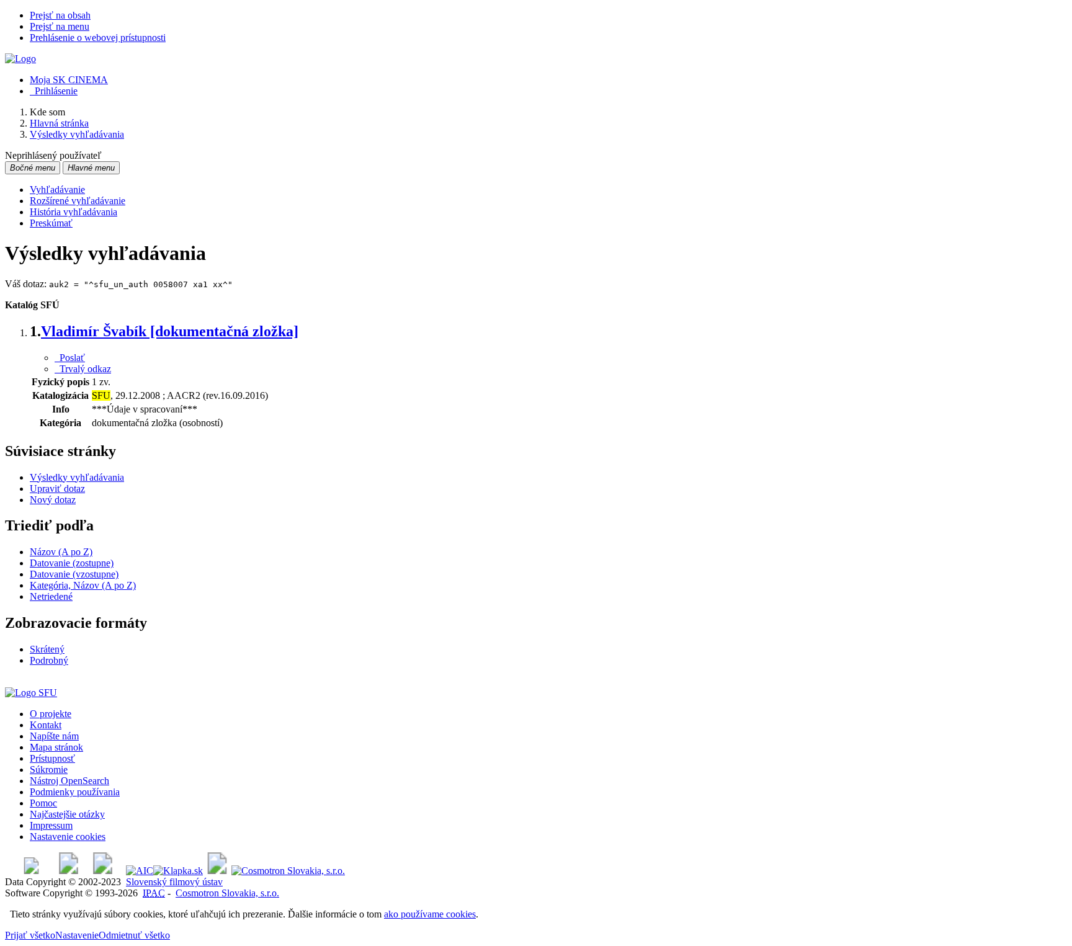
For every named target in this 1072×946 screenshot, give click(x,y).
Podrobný (49, 660)
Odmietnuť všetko (134, 935)
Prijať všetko (30, 935)
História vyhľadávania (73, 212)
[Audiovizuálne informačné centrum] (139, 870)
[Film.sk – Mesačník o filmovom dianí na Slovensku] (31, 870)
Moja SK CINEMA (69, 79)
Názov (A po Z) (61, 552)
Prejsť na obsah (60, 15)
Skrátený (47, 649)
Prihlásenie (54, 91)
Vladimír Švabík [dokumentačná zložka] (169, 331)
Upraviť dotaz (57, 488)
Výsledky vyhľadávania (77, 477)
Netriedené (51, 596)
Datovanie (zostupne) (72, 563)
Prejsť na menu (59, 26)
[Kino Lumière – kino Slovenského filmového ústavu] (102, 870)
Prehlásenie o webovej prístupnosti (98, 37)
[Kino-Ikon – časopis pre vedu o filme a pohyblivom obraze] (68, 870)
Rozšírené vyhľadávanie (77, 200)
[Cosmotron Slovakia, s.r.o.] (288, 870)
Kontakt (45, 725)
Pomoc (43, 803)
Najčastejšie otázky (67, 814)
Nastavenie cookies (67, 836)
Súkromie (49, 769)
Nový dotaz (53, 499)
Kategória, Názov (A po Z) (83, 585)
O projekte (50, 713)
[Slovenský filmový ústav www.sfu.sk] (31, 692)
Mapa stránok (56, 747)
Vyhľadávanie (57, 189)
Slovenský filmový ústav (174, 882)
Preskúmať (51, 223)
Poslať (70, 357)
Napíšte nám (54, 736)
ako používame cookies (430, 914)
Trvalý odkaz (83, 369)
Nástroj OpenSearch (69, 780)
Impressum (51, 825)
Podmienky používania (75, 792)
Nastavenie (77, 935)
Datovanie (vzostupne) (74, 574)
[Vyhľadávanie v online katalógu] (20, 58)
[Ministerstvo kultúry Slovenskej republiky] (217, 870)
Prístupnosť (52, 758)
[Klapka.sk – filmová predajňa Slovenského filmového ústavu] (178, 870)
